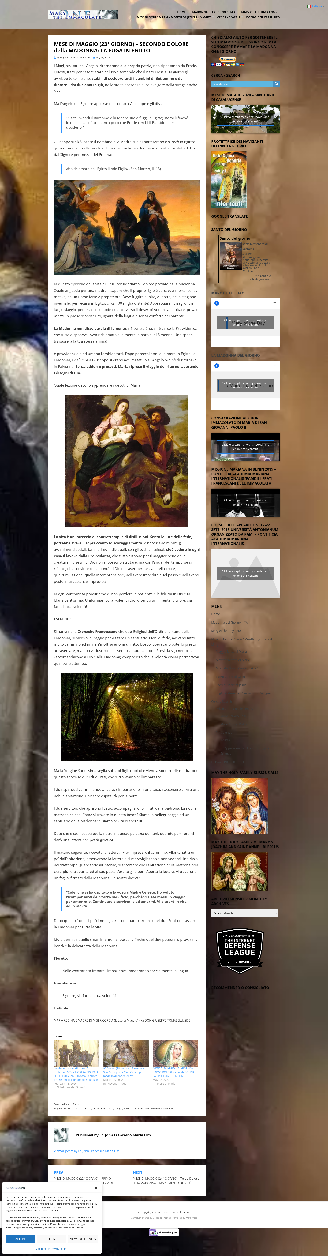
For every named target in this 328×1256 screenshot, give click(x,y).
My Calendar (225, 732)
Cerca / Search (228, 17)
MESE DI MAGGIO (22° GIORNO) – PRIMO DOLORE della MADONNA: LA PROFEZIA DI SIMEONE (174, 1072)
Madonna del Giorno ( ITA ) (213, 12)
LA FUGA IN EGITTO (103, 1108)
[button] (96, 1188)
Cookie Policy (43, 1248)
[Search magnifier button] (276, 84)
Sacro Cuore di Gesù (230, 677)
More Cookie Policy (234, 724)
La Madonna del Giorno (235, 355)
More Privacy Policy (234, 716)
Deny (51, 1239)
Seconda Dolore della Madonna (156, 1108)
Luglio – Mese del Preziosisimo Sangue (243, 693)
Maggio (118, 1108)
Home (181, 12)
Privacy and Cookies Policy (234, 709)
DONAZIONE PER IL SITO (263, 17)
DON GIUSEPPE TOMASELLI (76, 1108)
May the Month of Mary (232, 660)
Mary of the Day (227, 293)
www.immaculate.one (176, 1212)
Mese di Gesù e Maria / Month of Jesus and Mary (174, 17)
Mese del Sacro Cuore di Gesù (237, 668)
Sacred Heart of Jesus (231, 685)
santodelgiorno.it (259, 279)
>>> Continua (263, 276)
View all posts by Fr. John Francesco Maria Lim (86, 1151)
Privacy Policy (59, 1248)
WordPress (191, 1217)
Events (225, 740)
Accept (20, 1239)
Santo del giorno (235, 238)
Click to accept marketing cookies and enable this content (245, 119)
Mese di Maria (71, 1104)
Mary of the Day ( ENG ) (259, 12)
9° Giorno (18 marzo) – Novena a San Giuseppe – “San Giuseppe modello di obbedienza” (123, 1072)
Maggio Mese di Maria (231, 652)
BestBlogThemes (162, 1217)
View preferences (83, 1239)
